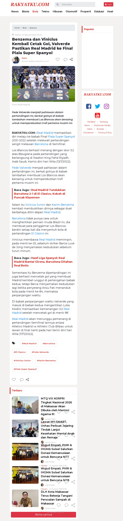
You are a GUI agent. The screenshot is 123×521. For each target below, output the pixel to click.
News (15, 11)
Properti (86, 11)
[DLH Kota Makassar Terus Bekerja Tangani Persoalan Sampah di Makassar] (25, 498)
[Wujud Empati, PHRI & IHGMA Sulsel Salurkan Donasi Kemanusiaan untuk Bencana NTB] (25, 474)
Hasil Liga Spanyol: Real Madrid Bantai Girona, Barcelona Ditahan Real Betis (43, 261)
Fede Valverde (21, 167)
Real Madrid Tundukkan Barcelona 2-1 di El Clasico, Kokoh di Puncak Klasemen (39, 193)
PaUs (24, 58)
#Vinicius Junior (22, 360)
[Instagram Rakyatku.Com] (106, 106)
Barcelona (41, 144)
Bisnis (25, 11)
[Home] (30, 4)
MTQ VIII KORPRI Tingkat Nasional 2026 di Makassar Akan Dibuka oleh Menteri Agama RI (56, 406)
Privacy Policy (105, 132)
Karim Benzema (63, 204)
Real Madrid (45, 133)
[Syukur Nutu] (42, 508)
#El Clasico (20, 352)
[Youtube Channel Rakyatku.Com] (97, 115)
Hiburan (57, 11)
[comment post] (65, 59)
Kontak (100, 129)
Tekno (45, 11)
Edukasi (99, 11)
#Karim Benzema (46, 360)
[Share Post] (71, 59)
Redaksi (91, 122)
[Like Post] (58, 59)
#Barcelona (49, 343)
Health (111, 11)
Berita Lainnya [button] (43, 514)
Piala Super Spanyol (61, 136)
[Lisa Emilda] (42, 462)
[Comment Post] (66, 412)
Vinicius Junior (35, 204)
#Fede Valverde (40, 352)
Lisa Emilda (49, 462)
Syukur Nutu (50, 508)
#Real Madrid (29, 343)
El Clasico (37, 233)
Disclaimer (88, 132)
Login (109, 4)
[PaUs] (16, 60)
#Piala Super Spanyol (25, 369)
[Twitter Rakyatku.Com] (97, 106)
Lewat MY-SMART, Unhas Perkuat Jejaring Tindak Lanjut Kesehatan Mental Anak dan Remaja (57, 429)
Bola (35, 11)
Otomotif (71, 11)
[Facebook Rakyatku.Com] (89, 106)
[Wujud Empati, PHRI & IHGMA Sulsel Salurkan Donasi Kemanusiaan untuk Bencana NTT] (25, 451)
